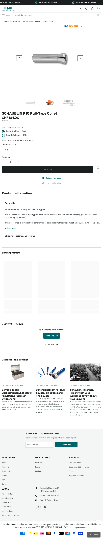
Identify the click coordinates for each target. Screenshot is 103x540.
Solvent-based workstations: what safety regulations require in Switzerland (17, 394)
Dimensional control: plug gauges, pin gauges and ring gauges (50, 392)
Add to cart (47, 169)
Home (6, 21)
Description (10, 203)
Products (16, 21)
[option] (49, 58)
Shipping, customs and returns (20, 236)
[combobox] (57, 15)
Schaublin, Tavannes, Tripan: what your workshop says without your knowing (83, 394)
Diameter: (9, 144)
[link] (98, 169)
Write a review (51, 335)
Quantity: (6, 157)
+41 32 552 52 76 (51, 495)
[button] (19, 58)
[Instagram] (45, 507)
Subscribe (66, 444)
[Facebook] (38, 507)
